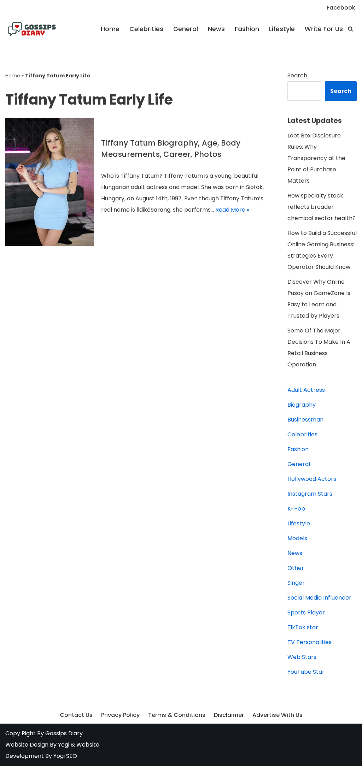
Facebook (341, 8)
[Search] (350, 28)
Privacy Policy (120, 715)
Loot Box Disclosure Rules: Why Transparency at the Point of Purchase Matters (316, 158)
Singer (296, 583)
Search (297, 75)
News (216, 29)
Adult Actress (306, 390)
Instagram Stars (309, 494)
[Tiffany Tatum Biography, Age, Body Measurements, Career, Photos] (49, 182)
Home (110, 29)
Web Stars (301, 657)
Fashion (247, 29)
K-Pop (296, 509)
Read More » (232, 210)
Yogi (63, 745)
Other (295, 568)
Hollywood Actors (311, 479)
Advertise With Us (277, 715)
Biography (301, 405)
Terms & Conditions (176, 715)
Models (297, 538)
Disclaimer (229, 715)
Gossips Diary (64, 733)
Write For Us (324, 29)
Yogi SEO (65, 756)
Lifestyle (282, 29)
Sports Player (306, 612)
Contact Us (76, 715)
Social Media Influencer (319, 598)
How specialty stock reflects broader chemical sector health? (321, 207)
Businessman (305, 420)
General (185, 29)
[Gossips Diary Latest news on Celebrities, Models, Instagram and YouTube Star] (31, 29)
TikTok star (302, 627)
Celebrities (146, 29)
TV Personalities (309, 642)
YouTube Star (306, 672)
